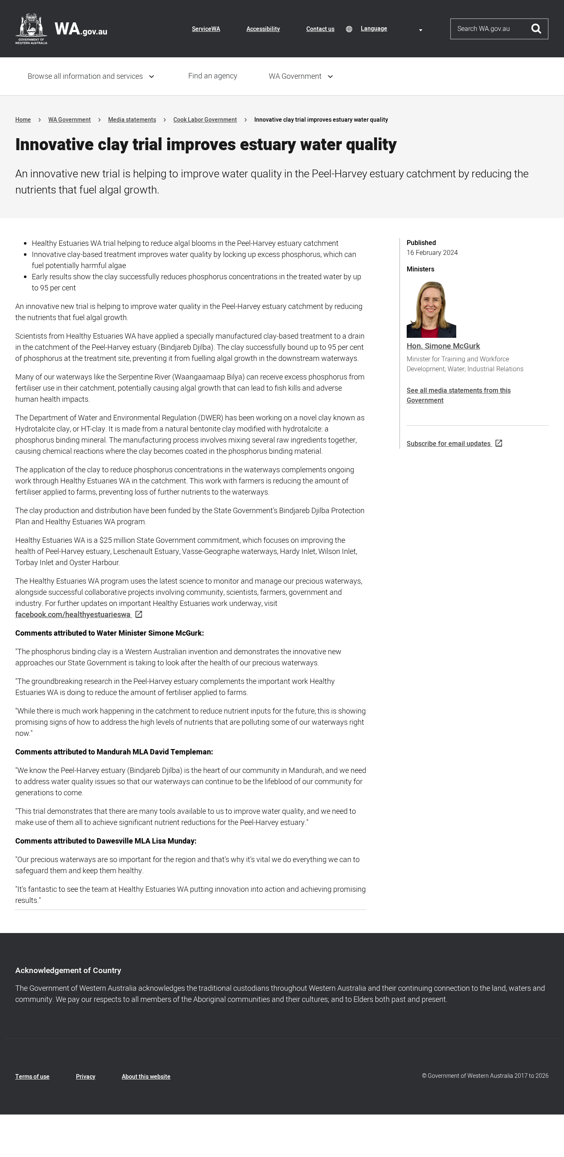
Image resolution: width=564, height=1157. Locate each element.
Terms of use (32, 1076)
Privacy (85, 1076)
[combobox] (393, 28)
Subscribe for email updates (449, 444)
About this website (146, 1076)
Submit (536, 29)
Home (23, 119)
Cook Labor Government (205, 119)
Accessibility (263, 29)
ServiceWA (206, 29)
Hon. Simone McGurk (443, 346)
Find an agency (212, 76)
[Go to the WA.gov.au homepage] (61, 28)
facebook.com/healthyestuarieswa (72, 614)
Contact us (320, 29)
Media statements (132, 119)
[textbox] (393, 28)
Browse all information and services (85, 76)
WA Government (295, 76)
